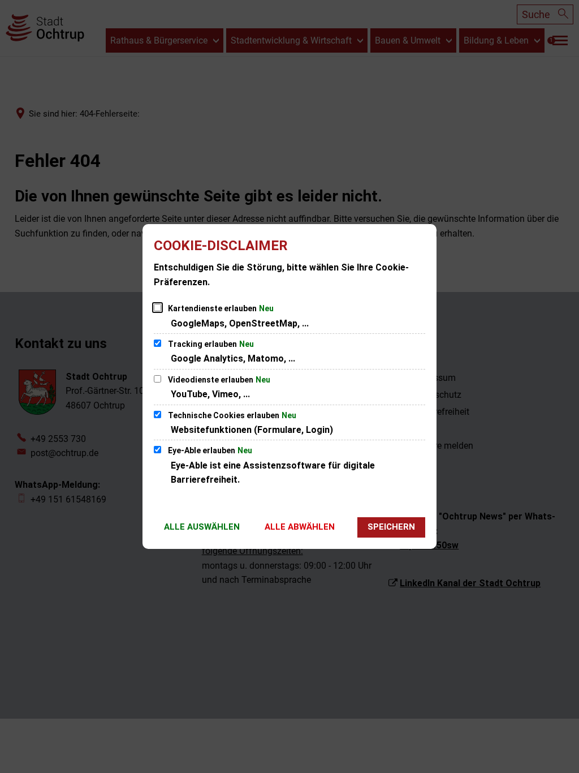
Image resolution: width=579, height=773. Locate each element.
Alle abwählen (300, 527)
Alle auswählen (202, 527)
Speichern (391, 527)
